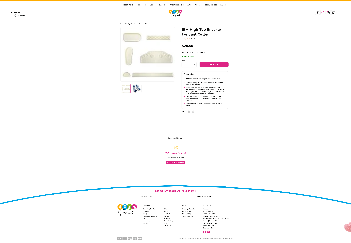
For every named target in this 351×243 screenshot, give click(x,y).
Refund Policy (186, 211)
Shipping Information (188, 209)
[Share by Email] (193, 113)
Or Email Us (21, 15)
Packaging (146, 211)
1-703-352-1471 (19, 12)
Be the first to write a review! (175, 162)
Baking (145, 214)
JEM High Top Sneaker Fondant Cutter (137, 24)
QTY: (183, 60)
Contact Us (167, 226)
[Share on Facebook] (189, 113)
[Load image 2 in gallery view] (137, 88)
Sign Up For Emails (204, 196)
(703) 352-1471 (214, 216)
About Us (167, 214)
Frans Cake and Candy (187, 239)
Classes (145, 223)
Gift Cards (167, 219)
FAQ (165, 223)
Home (122, 24)
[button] (322, 12)
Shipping (185, 52)
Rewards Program (169, 221)
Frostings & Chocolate (150, 216)
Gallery (166, 209)
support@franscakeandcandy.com (218, 219)
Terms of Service (187, 216)
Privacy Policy (186, 214)
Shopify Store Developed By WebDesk (221, 239)
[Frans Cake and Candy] (175, 14)
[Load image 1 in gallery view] (126, 88)
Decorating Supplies (149, 209)
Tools (144, 219)
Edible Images (147, 221)
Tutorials (166, 216)
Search (166, 211)
